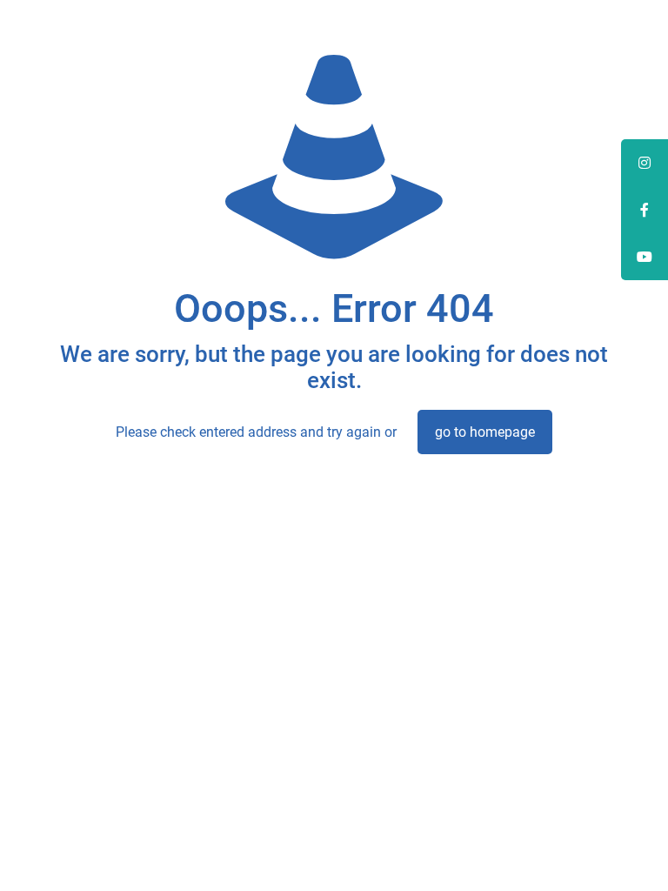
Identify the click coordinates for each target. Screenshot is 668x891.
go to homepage (485, 432)
